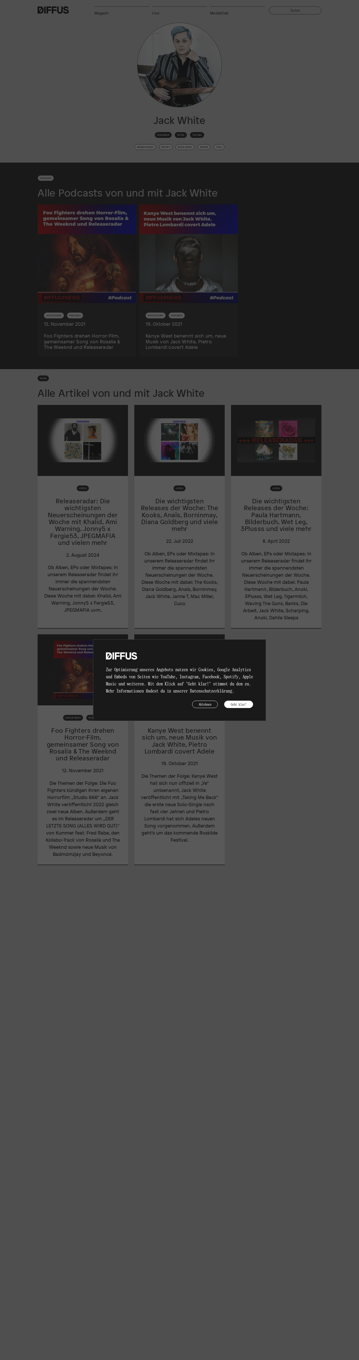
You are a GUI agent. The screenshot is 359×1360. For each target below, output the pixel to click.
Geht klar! (239, 704)
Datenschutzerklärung (211, 691)
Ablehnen (205, 704)
